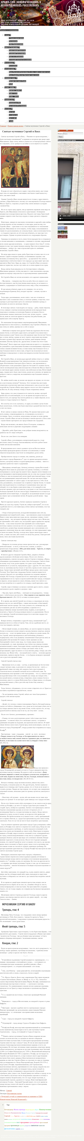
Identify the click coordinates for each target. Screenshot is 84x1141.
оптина (41, 1119)
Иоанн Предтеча (30, 1109)
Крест (37, 1109)
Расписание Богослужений (41, 1113)
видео (34, 1116)
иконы (6, 1119)
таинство (42, 1125)
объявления (35, 1119)
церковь (18, 1129)
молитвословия (26, 1119)
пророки (22, 1125)
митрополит (17, 1119)
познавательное (10, 1122)
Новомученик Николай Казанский (13, 1099)
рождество (27, 1125)
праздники (24, 1122)
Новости (7, 1113)
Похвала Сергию (30, 1113)
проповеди (14, 1125)
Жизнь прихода (19, 1109)
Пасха (23, 1113)
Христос (17, 1116)
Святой (9, 1090)
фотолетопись (10, 1129)
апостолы (29, 1116)
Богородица (8, 1109)
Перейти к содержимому (9, 30)
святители (34, 1125)
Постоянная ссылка (14, 1093)
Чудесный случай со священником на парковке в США (21, 1096)
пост (18, 1122)
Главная (3, 126)
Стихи (12, 1116)
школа (22, 1129)
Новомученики (45, 1110)
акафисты (23, 1116)
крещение (10, 1119)
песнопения (46, 1119)
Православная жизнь (15, 126)
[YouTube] (62, 131)
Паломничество (16, 1113)
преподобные (34, 1122)
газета (38, 1116)
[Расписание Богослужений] (69, 131)
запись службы (44, 1116)
